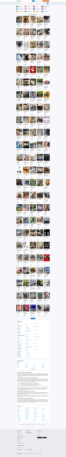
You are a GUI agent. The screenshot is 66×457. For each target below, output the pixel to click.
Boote (26, 350)
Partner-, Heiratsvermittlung (37, 336)
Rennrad (34, 418)
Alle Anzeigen (33, 318)
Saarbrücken (43, 366)
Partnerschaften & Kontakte (20, 335)
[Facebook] (38, 432)
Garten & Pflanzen (19, 334)
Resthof (34, 419)
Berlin (17, 363)
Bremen (18, 365)
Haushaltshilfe (27, 408)
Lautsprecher (27, 419)
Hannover (26, 367)
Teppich (43, 414)
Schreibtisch (43, 408)
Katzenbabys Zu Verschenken (27, 413)
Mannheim (43, 363)
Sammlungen (35, 346)
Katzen (18, 324)
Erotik (18, 338)
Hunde (18, 323)
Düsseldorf (26, 363)
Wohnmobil (43, 418)
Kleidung (26, 333)
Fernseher (18, 417)
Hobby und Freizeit (19, 384)
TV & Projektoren (27, 344)
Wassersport (26, 349)
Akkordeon (18, 407)
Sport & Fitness (19, 350)
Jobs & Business (19, 351)
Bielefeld (18, 364)
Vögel (26, 324)
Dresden (18, 367)
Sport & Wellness (19, 348)
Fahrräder (18, 349)
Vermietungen (19, 331)
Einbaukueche (19, 416)
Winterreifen (43, 416)
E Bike (18, 414)
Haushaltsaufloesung (28, 407)
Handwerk (34, 333)
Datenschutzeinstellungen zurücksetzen (20, 436)
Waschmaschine (44, 415)
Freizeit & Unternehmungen (28, 346)
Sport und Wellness (19, 385)
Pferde (26, 323)
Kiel (33, 365)
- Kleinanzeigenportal (29, 432)
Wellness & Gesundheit (36, 349)
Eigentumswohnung (19, 415)
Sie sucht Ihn (18, 336)
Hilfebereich (26, 393)
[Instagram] (39, 432)
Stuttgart (43, 367)
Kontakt (18, 439)
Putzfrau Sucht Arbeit (36, 416)
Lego (26, 420)
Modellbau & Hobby (19, 347)
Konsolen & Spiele (19, 346)
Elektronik (18, 383)
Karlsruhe (34, 363)
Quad (34, 417)
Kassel (34, 364)
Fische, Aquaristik (35, 323)
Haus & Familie (19, 332)
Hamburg (26, 366)
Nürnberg (43, 365)
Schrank (43, 407)
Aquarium (18, 408)
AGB (17, 434)
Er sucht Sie (18, 337)
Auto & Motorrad (19, 325)
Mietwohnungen (35, 408)
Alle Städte (33, 369)
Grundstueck (18, 419)
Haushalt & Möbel (19, 333)
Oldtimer (34, 415)
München (43, 364)
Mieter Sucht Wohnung (36, 407)
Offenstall (34, 414)
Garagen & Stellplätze (28, 331)
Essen (26, 364)
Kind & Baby (26, 334)
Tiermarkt (18, 322)
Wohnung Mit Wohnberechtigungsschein (45, 420)
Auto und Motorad (28, 380)
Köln (34, 366)
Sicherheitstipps (19, 433)
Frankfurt (26, 365)
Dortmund (18, 366)
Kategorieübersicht (19, 438)
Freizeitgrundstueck (19, 418)
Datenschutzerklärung (20, 437)
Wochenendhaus (44, 417)
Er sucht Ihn (26, 337)
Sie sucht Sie (26, 336)
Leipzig (34, 367)
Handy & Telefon (19, 344)
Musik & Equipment (27, 347)
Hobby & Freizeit (19, 345)
